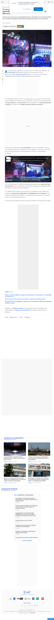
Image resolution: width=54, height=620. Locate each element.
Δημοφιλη (21, 495)
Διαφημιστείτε (24, 594)
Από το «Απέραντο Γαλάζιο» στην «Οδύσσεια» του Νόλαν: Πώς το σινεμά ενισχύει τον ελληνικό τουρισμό (26, 507)
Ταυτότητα (6, 611)
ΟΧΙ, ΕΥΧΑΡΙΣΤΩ (27, 9)
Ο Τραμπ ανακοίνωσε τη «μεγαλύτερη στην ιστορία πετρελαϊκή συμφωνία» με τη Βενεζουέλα (38, 458)
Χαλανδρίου (12, 72)
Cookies (35, 611)
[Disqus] (27, 339)
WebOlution (32, 612)
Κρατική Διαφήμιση (42, 611)
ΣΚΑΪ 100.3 (14, 598)
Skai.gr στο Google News (23, 310)
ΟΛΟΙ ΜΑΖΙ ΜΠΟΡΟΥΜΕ (27, 599)
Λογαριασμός (52, 2)
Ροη (15, 495)
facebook (2, 71)
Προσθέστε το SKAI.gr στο (13, 26)
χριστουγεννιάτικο (21, 74)
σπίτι (21, 317)
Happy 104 (42, 598)
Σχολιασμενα (29, 495)
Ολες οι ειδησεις (27, 540)
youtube (35, 606)
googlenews (37, 606)
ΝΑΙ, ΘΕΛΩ (38, 9)
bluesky (30, 606)
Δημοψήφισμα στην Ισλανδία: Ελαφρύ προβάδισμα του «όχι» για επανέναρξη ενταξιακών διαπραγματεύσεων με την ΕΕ (25, 514)
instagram (24, 606)
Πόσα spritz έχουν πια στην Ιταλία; (23, 520)
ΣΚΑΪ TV (10, 598)
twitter (2, 73)
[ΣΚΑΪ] (27, 592)
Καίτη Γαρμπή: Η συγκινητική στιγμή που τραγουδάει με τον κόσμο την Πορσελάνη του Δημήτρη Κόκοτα (26, 499)
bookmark (2, 81)
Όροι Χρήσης (12, 611)
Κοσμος (5, 461)
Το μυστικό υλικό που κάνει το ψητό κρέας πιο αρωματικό (26, 538)
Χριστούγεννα (13, 317)
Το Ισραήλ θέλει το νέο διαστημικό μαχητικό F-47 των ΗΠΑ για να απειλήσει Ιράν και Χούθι (14, 458)
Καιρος (49, 2)
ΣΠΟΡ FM (20, 598)
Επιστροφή (50, 610)
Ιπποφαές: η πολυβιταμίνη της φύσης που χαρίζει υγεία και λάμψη (25, 532)
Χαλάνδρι (27, 317)
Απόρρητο (50, 619)
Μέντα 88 (37, 598)
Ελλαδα (7, 7)
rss (32, 606)
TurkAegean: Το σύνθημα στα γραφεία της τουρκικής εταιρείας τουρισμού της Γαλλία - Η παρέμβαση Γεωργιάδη (38, 479)
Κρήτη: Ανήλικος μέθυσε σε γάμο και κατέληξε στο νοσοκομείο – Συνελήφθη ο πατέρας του (28, 295)
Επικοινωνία (30, 594)
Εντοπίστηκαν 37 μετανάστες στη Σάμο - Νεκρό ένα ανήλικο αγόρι (25, 299)
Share (2, 84)
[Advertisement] (27, 426)
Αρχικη (3, 7)
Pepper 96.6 (33, 598)
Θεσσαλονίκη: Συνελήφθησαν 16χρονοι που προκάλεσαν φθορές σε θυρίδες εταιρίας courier (28, 302)
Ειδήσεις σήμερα (18, 308)
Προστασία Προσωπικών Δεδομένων (24, 611)
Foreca (48, 611)
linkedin (22, 606)
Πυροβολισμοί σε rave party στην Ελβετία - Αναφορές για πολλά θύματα (25, 526)
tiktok (27, 606)
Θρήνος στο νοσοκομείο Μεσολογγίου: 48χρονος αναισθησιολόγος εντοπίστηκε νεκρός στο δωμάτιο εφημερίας (15, 479)
